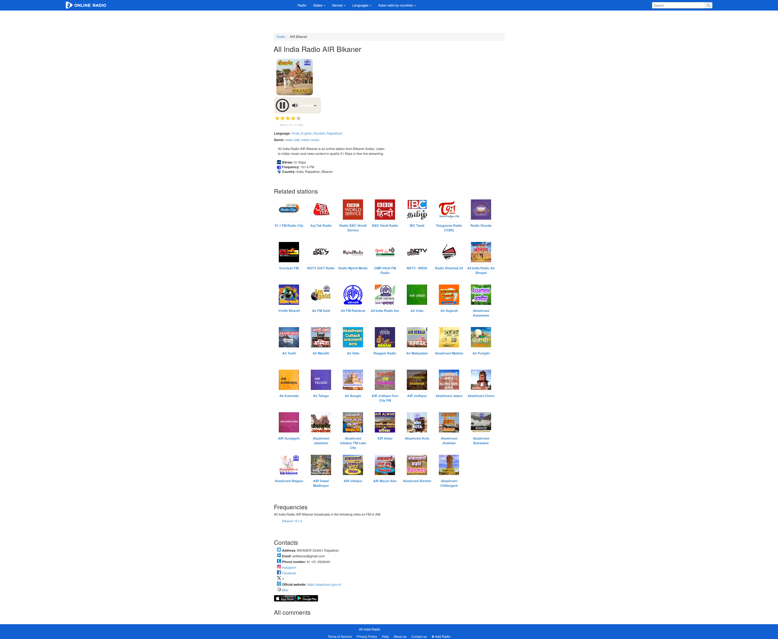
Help (385, 636)
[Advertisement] (389, 22)
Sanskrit (319, 133)
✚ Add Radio (441, 636)
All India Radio (369, 629)
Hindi (295, 133)
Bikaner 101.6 (292, 521)
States (318, 5)
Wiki (285, 590)
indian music (310, 139)
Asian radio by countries (396, 5)
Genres (337, 5)
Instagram (289, 567)
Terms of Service (340, 636)
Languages (360, 5)
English (306, 133)
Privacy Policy (367, 636)
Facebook (289, 573)
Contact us (419, 636)
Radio (302, 5)
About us (400, 636)
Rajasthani (334, 133)
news (289, 139)
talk (296, 139)
